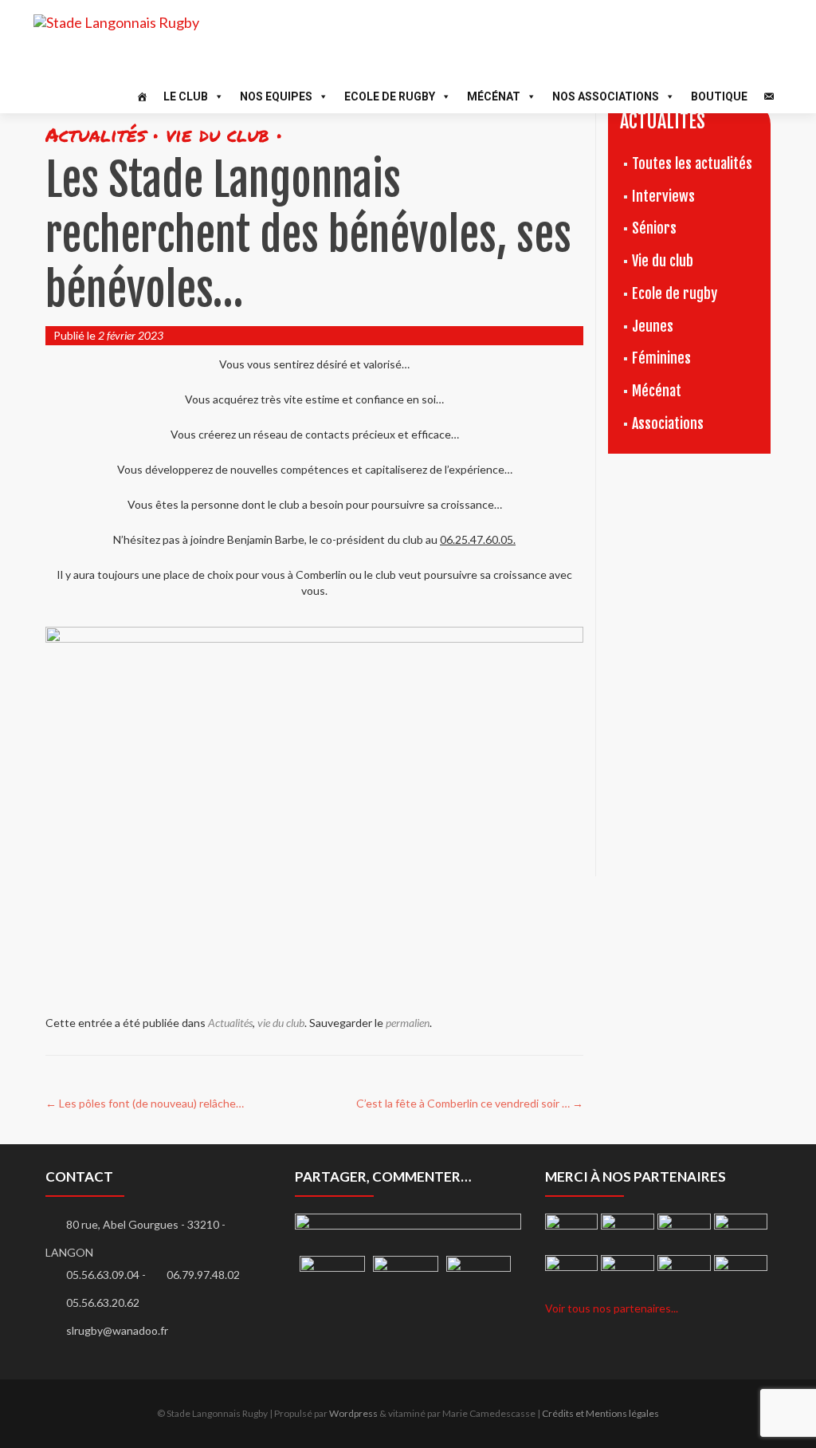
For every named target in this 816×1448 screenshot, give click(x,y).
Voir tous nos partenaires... (611, 1308)
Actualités (230, 1022)
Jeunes (652, 326)
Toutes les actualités (692, 163)
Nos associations (605, 96)
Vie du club (662, 261)
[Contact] (769, 96)
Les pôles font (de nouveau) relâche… (144, 1103)
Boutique (719, 96)
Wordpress (353, 1413)
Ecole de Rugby (389, 96)
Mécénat (493, 96)
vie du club (280, 1022)
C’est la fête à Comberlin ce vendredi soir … (469, 1103)
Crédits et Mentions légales (600, 1413)
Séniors (654, 228)
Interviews (663, 196)
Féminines (661, 358)
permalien (408, 1022)
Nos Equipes (276, 96)
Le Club (185, 96)
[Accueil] (141, 96)
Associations (668, 423)
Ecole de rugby (674, 293)
